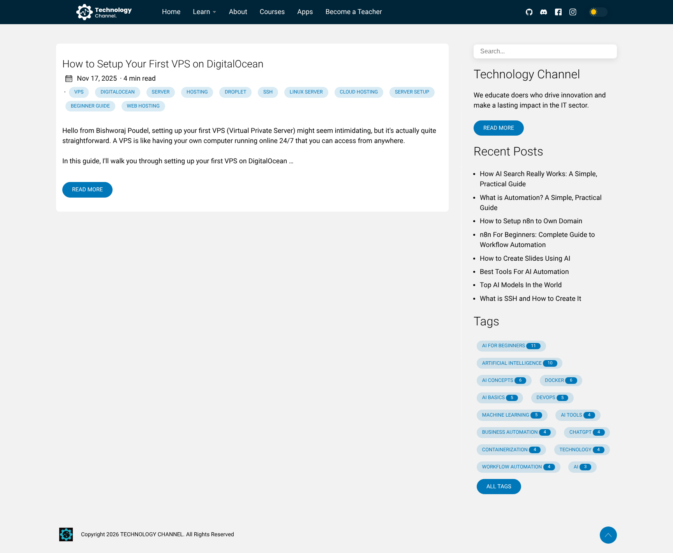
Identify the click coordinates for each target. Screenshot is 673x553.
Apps (305, 12)
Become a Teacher (354, 12)
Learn (201, 12)
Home (171, 12)
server (161, 92)
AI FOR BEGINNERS (509, 346)
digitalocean (117, 92)
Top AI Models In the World (521, 285)
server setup (412, 92)
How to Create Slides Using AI (525, 259)
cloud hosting (359, 92)
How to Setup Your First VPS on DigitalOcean (163, 64)
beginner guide (90, 106)
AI (580, 467)
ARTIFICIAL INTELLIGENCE (517, 363)
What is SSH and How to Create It (530, 299)
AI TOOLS (575, 415)
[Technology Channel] (106, 12)
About (238, 12)
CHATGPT (584, 432)
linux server (306, 92)
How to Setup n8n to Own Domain (531, 221)
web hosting (143, 106)
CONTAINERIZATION (509, 450)
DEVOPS (550, 398)
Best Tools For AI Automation (524, 272)
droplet (235, 92)
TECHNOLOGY (579, 450)
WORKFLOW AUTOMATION (516, 467)
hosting (197, 92)
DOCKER (558, 380)
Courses (272, 12)
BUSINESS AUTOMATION (514, 432)
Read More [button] (498, 128)
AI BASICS (497, 398)
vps (79, 92)
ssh (268, 92)
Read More (87, 189)
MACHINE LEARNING (509, 415)
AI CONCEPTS (502, 380)
